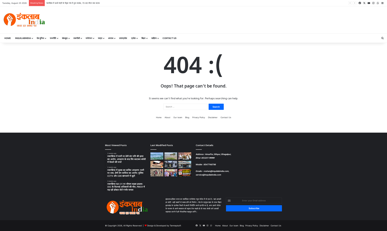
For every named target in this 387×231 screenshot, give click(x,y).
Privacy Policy (198, 117)
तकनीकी (76, 38)
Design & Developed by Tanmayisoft (164, 225)
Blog (187, 117)
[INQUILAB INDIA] (24, 19)
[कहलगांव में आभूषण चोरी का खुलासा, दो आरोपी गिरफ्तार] (156, 172)
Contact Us (169, 38)
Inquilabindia (23, 38)
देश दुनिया (40, 38)
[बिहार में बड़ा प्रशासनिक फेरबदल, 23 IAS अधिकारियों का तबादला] (156, 164)
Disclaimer (213, 117)
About (167, 117)
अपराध (110, 38)
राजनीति (53, 38)
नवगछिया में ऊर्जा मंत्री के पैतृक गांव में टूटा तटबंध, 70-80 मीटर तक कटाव (73, 3)
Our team (177, 117)
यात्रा (100, 38)
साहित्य (154, 38)
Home (7, 38)
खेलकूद (65, 38)
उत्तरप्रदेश (123, 38)
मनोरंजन (89, 38)
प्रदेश (133, 38)
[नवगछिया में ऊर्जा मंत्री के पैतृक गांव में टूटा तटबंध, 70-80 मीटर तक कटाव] (170, 156)
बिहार (143, 38)
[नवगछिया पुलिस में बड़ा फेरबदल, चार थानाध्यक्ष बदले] (170, 164)
